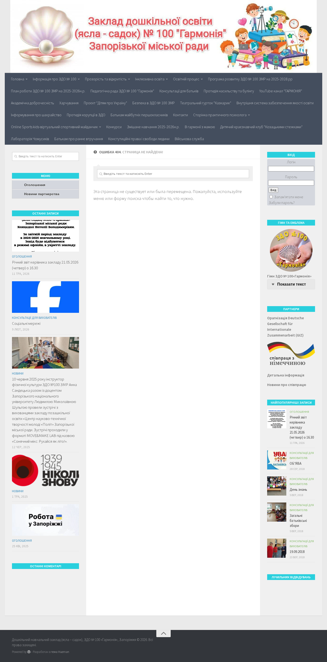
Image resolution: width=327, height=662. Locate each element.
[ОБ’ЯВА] (276, 459)
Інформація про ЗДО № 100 (54, 79)
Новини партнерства (41, 194)
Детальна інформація (285, 375)
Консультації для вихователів (34, 318)
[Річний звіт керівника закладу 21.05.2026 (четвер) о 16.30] (45, 236)
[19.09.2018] (276, 548)
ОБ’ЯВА (295, 463)
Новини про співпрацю (286, 384)
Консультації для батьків (178, 90)
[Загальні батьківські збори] (276, 512)
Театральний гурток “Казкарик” (205, 102)
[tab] (291, 284)
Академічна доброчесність (32, 102)
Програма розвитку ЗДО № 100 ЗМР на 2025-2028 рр (250, 79)
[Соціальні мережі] (45, 297)
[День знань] (276, 486)
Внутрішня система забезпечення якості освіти (275, 102)
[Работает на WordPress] (28, 651)
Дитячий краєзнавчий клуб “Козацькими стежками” (261, 126)
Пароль (291, 176)
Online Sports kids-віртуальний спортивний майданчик (54, 126)
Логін (291, 162)
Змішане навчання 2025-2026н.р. (153, 126)
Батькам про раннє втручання (78, 138)
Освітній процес (186, 79)
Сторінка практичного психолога (220, 114)
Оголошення (34, 185)
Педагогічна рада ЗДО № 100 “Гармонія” (122, 90)
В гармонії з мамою (200, 126)
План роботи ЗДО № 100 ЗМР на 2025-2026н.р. (48, 90)
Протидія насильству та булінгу (229, 90)
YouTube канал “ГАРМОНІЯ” (280, 90)
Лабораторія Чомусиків (30, 138)
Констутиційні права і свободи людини (138, 138)
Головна (17, 79)
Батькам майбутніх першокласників (139, 114)
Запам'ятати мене (288, 196)
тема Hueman (60, 652)
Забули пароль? (282, 202)
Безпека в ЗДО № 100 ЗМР (153, 102)
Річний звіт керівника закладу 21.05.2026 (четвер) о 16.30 (302, 427)
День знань (298, 489)
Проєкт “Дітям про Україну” (105, 102)
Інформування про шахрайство (36, 114)
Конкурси (114, 126)
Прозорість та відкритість (106, 79)
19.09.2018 (297, 551)
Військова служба (189, 138)
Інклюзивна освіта (149, 79)
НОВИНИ (17, 373)
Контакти (180, 114)
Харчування (69, 102)
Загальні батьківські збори (298, 520)
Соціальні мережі (26, 323)
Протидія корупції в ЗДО (86, 114)
